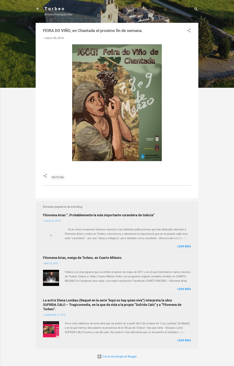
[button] (189, 31)
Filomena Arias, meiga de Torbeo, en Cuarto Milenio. (82, 258)
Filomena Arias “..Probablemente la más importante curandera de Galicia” (98, 215)
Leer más (184, 246)
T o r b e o (54, 8)
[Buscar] (196, 10)
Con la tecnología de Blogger (119, 356)
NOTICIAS (58, 177)
